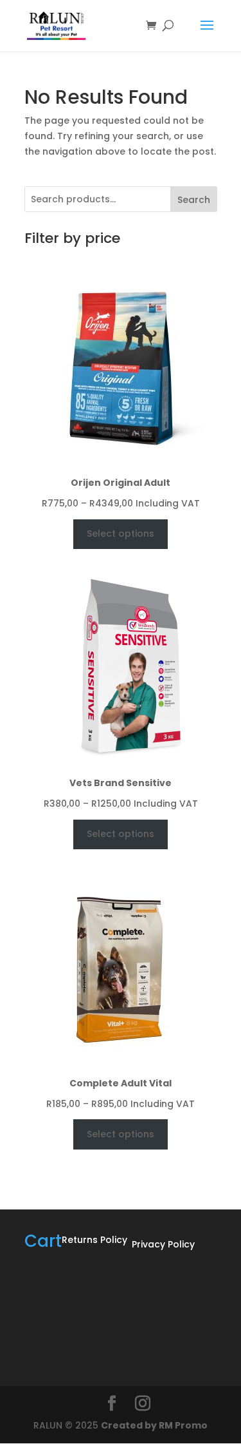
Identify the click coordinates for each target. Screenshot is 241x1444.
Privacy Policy (163, 1244)
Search (193, 199)
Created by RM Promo (154, 1425)
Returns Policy (94, 1239)
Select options (120, 533)
